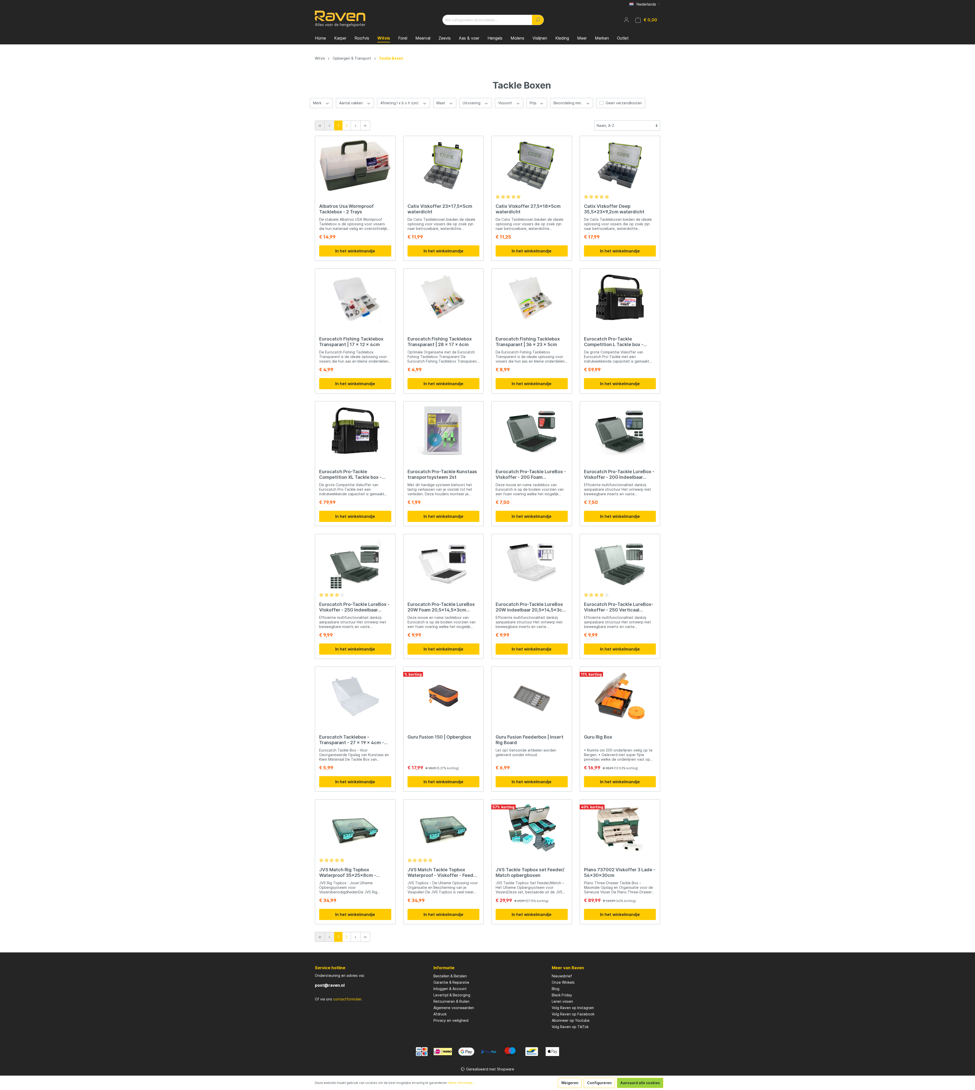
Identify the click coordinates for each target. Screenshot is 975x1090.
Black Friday (562, 995)
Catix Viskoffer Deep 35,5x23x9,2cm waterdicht (614, 208)
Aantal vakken (351, 103)
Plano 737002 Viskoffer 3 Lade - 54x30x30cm (619, 872)
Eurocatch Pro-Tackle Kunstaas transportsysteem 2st (442, 474)
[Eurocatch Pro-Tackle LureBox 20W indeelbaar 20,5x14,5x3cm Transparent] (532, 563)
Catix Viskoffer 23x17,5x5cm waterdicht (440, 208)
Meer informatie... (461, 1083)
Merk (317, 103)
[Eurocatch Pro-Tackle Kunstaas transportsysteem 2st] (444, 430)
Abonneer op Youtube (571, 1020)
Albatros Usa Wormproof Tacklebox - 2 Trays (346, 208)
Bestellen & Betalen (450, 976)
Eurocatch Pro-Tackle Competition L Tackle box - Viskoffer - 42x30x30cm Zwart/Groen (613, 341)
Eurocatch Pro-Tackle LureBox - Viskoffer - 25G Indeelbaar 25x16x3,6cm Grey (354, 607)
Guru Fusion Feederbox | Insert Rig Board (529, 739)
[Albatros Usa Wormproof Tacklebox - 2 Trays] (355, 165)
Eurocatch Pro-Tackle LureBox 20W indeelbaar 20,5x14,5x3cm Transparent (531, 607)
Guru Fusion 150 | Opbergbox (439, 737)
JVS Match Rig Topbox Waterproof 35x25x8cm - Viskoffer (347, 872)
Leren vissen (562, 1001)
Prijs (534, 103)
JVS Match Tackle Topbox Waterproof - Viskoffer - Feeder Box (443, 872)
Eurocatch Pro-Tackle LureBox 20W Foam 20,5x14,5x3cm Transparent (441, 607)
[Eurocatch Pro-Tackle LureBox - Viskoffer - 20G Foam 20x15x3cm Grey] (532, 430)
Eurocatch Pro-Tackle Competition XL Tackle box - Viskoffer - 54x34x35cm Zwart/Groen (350, 474)
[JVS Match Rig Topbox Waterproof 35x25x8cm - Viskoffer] (355, 829)
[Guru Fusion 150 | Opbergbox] (444, 696)
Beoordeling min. (568, 103)
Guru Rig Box (598, 737)
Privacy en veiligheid (450, 1020)
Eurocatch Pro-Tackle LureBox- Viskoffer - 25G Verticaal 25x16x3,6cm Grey (618, 607)
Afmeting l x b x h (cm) (400, 103)
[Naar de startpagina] (340, 19)
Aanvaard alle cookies (640, 1083)
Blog (555, 988)
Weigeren (569, 1083)
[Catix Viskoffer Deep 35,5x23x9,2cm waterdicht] (620, 165)
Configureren (599, 1083)
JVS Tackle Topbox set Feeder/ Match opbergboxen (530, 872)
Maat (441, 103)
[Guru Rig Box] (620, 696)
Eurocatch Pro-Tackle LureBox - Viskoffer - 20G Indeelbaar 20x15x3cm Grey (619, 474)
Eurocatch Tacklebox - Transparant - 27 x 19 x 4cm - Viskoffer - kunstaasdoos (351, 739)
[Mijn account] (626, 20)
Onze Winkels (563, 982)
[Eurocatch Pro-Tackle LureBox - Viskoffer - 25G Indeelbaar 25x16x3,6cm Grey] (355, 563)
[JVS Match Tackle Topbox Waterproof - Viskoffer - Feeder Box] (444, 829)
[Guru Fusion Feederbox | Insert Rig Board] (532, 696)
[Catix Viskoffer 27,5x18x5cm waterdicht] (532, 165)
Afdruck (440, 1014)
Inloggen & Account (450, 988)
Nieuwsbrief (562, 976)
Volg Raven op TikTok (570, 1027)
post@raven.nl (330, 985)
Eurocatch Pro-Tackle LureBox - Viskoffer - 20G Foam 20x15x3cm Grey (531, 474)
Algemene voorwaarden (453, 1008)
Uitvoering (472, 103)
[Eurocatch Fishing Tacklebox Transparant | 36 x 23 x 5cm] (532, 298)
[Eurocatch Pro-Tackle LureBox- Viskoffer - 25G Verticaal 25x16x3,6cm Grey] (620, 563)
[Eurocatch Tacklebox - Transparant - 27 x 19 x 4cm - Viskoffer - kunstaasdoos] (355, 696)
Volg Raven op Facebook (573, 1014)
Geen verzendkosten (624, 103)
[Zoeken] (538, 20)
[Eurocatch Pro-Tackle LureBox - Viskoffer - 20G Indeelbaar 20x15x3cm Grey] (620, 430)
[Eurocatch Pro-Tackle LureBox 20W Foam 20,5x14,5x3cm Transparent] (444, 563)
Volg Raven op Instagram (573, 1008)
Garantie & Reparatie (451, 982)
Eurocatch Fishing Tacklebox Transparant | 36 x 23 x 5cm (528, 341)
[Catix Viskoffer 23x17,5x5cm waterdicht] (444, 165)
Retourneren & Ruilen (451, 1001)
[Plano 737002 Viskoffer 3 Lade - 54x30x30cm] (620, 829)
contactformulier (347, 999)
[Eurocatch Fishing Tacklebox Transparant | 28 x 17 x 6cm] (444, 298)
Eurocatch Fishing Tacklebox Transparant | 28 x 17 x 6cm (440, 341)
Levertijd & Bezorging (451, 995)
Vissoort (505, 103)
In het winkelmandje (355, 250)
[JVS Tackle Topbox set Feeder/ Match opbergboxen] (532, 829)
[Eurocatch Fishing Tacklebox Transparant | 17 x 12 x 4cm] (355, 298)
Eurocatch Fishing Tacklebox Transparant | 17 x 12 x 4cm (351, 341)
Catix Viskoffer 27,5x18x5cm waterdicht (528, 208)
